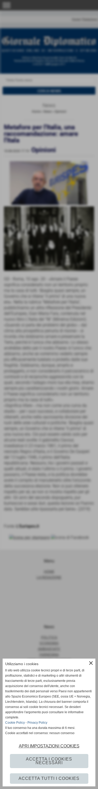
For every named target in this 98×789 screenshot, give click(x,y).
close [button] (91, 663)
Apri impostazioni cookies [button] (49, 746)
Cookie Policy (15, 722)
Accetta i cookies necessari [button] (49, 761)
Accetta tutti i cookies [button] (49, 778)
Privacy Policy (37, 722)
